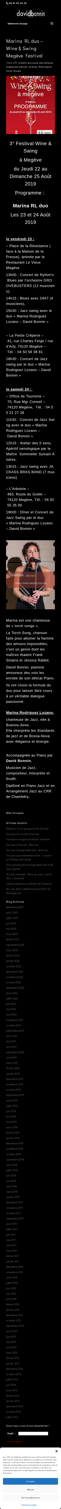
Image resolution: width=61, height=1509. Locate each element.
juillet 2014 (12, 1379)
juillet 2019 (12, 1106)
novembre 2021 (14, 1020)
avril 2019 (11, 1122)
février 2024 (12, 955)
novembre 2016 (14, 1272)
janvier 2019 (12, 1138)
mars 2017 (11, 1250)
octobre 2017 (13, 1213)
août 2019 (11, 1100)
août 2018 (11, 1165)
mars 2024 (12, 950)
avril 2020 (11, 1057)
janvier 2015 (12, 1363)
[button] (56, 1451)
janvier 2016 (12, 1310)
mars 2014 (12, 1390)
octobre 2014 (13, 1374)
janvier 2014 (13, 1401)
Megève (33, 160)
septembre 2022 (15, 987)
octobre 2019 (13, 1089)
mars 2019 (11, 1127)
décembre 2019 (14, 1079)
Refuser (30, 1489)
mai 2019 (11, 1116)
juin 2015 (11, 1336)
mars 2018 (11, 1191)
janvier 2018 (12, 1197)
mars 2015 (11, 1352)
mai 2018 (11, 1181)
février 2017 (12, 1256)
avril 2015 (11, 1347)
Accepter (30, 1481)
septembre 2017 (15, 1218)
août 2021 (11, 1036)
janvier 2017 (12, 1261)
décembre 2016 (14, 1267)
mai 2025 (11, 928)
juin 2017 (11, 1234)
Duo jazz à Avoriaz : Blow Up (22, 844)
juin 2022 (11, 1004)
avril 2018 (11, 1186)
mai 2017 (11, 1240)
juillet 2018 (12, 1170)
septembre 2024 (15, 945)
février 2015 (12, 1358)
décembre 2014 (14, 1369)
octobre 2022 (13, 982)
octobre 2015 (13, 1320)
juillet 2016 (12, 1283)
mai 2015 (11, 1342)
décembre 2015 (14, 1315)
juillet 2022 (12, 998)
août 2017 (11, 1224)
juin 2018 (11, 1175)
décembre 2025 (14, 907)
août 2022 (11, 993)
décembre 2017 (14, 1202)
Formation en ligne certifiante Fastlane (27, 839)
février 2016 (12, 1304)
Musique (17, 70)
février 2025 (12, 939)
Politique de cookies (29, 1505)
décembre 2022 (14, 971)
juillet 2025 (12, 918)
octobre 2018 (13, 1154)
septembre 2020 (15, 1052)
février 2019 (12, 1132)
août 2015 (11, 1331)
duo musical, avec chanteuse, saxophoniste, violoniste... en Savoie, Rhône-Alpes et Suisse (29, 66)
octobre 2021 (13, 1025)
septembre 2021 (15, 1030)
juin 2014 (11, 1385)
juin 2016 (11, 1288)
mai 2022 (11, 1009)
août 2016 (11, 1277)
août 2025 (12, 912)
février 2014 (12, 1395)
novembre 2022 (14, 977)
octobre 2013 (13, 1411)
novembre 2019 (14, 1084)
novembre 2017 (14, 1208)
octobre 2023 (13, 966)
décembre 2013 (14, 1406)
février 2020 (12, 1068)
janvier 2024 (13, 961)
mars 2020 (12, 1063)
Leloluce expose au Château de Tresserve (29, 883)
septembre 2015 (15, 1326)
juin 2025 (11, 923)
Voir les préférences (30, 1497)
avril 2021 (11, 1047)
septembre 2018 (15, 1159)
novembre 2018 (14, 1148)
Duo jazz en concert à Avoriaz (22, 834)
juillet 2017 (11, 1229)
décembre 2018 (14, 1143)
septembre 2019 (15, 1095)
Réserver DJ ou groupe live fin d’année (27, 828)
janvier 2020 (13, 1073)
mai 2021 (11, 1041)
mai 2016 (11, 1293)
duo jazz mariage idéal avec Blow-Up (27, 850)
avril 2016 (11, 1299)
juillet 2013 (12, 1417)
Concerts (23, 62)
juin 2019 (11, 1111)
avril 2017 (11, 1245)
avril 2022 (11, 1014)
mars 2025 (12, 934)
